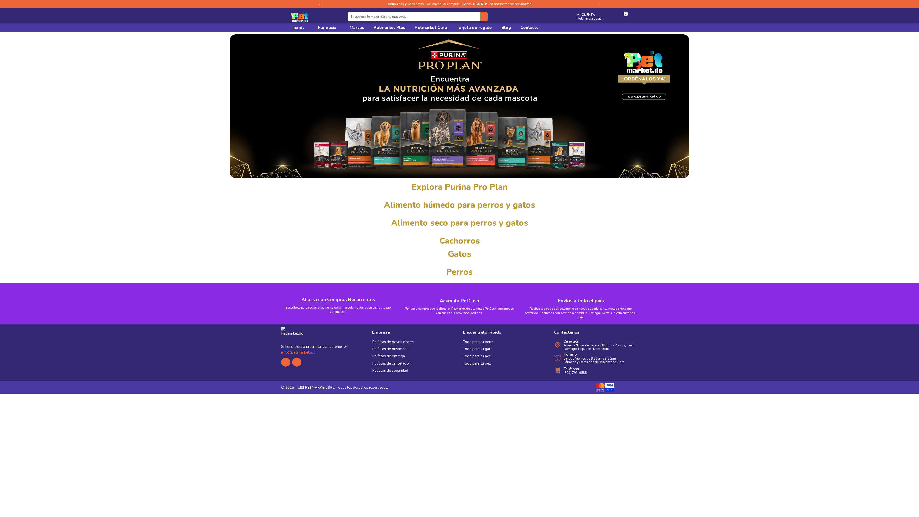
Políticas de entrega (388, 356)
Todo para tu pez (477, 363)
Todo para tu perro (478, 341)
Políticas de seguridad (390, 370)
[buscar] (484, 16)
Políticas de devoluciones (393, 341)
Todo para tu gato (478, 349)
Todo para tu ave (477, 356)
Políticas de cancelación (391, 363)
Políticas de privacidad (390, 349)
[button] (623, 17)
